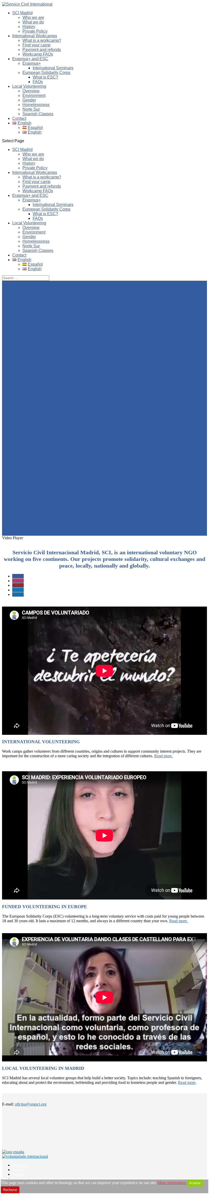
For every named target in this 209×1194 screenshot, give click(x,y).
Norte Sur (31, 109)
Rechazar (10, 1190)
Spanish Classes (37, 114)
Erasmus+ (31, 63)
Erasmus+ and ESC (30, 59)
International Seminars (53, 68)
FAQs (38, 82)
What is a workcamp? (41, 40)
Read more (186, 1082)
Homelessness (35, 104)
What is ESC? (45, 77)
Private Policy (34, 31)
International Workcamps (34, 36)
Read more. (163, 756)
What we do (33, 22)
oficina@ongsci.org (30, 1104)
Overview (31, 91)
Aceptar (195, 1183)
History (28, 26)
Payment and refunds (41, 49)
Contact (19, 118)
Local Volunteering (29, 86)
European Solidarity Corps (46, 72)
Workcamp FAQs (37, 54)
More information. (172, 1182)
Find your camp (36, 45)
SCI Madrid (22, 13)
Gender (29, 100)
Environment (33, 95)
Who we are (33, 17)
